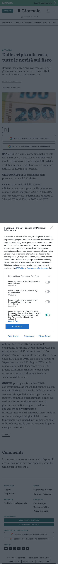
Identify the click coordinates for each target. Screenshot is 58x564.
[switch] (47, 282)
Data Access (29, 336)
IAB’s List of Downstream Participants (32, 268)
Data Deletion (14, 336)
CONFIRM (17, 326)
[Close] (52, 228)
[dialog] (29, 282)
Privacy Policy (44, 336)
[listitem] (29, 276)
